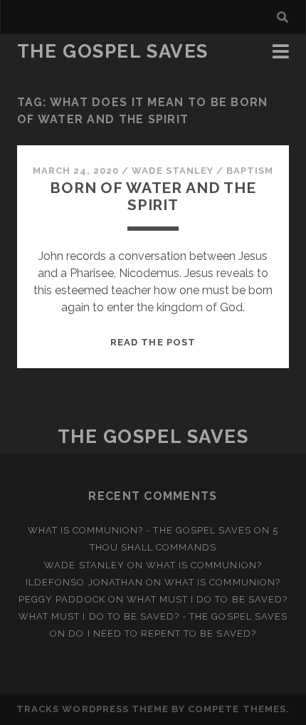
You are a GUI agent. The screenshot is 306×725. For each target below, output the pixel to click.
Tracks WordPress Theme (92, 709)
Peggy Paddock (62, 599)
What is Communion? (204, 565)
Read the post (153, 342)
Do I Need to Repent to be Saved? (161, 633)
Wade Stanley (172, 170)
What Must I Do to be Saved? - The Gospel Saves (153, 616)
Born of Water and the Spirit (153, 196)
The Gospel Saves (113, 51)
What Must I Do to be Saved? (207, 599)
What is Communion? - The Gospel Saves (140, 530)
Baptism (249, 170)
